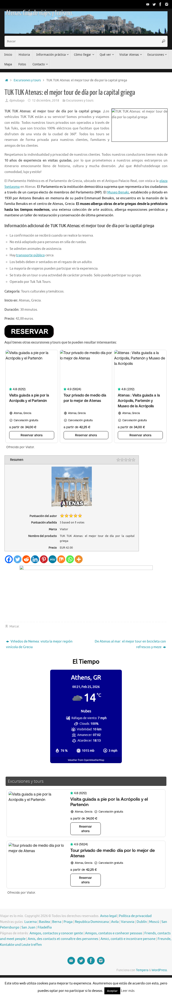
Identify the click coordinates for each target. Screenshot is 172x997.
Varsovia (127, 922)
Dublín (142, 922)
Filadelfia (45, 927)
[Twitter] (154, 4)
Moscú (154, 922)
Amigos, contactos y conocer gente (56, 933)
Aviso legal (108, 916)
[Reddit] (26, 559)
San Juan (28, 927)
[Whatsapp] (70, 559)
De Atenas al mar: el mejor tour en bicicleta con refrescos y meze (130, 644)
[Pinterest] (44, 559)
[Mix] (61, 559)
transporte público (30, 255)
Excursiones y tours (27, 80)
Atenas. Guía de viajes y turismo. (39, 13)
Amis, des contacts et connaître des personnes (63, 939)
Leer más (128, 991)
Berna (56, 922)
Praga (68, 922)
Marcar (14, 626)
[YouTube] (148, 4)
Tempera (142, 970)
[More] (79, 559)
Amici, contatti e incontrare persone (128, 939)
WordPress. (160, 970)
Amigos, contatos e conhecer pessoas (113, 933)
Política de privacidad (135, 916)
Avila (115, 922)
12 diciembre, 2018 (45, 100)
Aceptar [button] (112, 991)
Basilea (44, 922)
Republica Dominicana (92, 922)
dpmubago (16, 100)
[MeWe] (52, 559)
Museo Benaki (118, 192)
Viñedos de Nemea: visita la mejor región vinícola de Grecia (39, 644)
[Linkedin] (35, 559)
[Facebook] (160, 4)
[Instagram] (166, 4)
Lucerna (30, 922)
